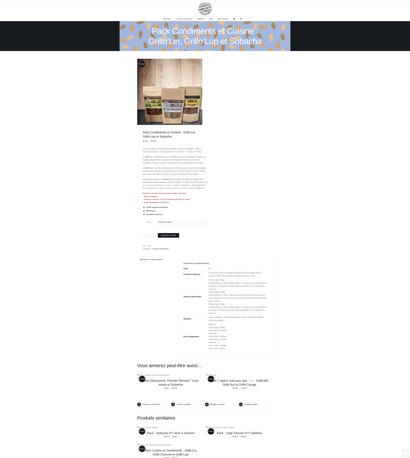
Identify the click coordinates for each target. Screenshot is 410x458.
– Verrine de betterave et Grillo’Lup (156, 202)
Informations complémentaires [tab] (151, 259)
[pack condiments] (170, 92)
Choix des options (148, 375)
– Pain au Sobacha (150, 196)
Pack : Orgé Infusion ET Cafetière (239, 433)
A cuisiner (156, 249)
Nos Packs (164, 249)
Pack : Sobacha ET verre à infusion (170, 433)
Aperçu (163, 375)
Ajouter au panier (168, 235)
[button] (241, 19)
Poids (148, 222)
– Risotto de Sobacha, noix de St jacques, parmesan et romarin (166, 199)
